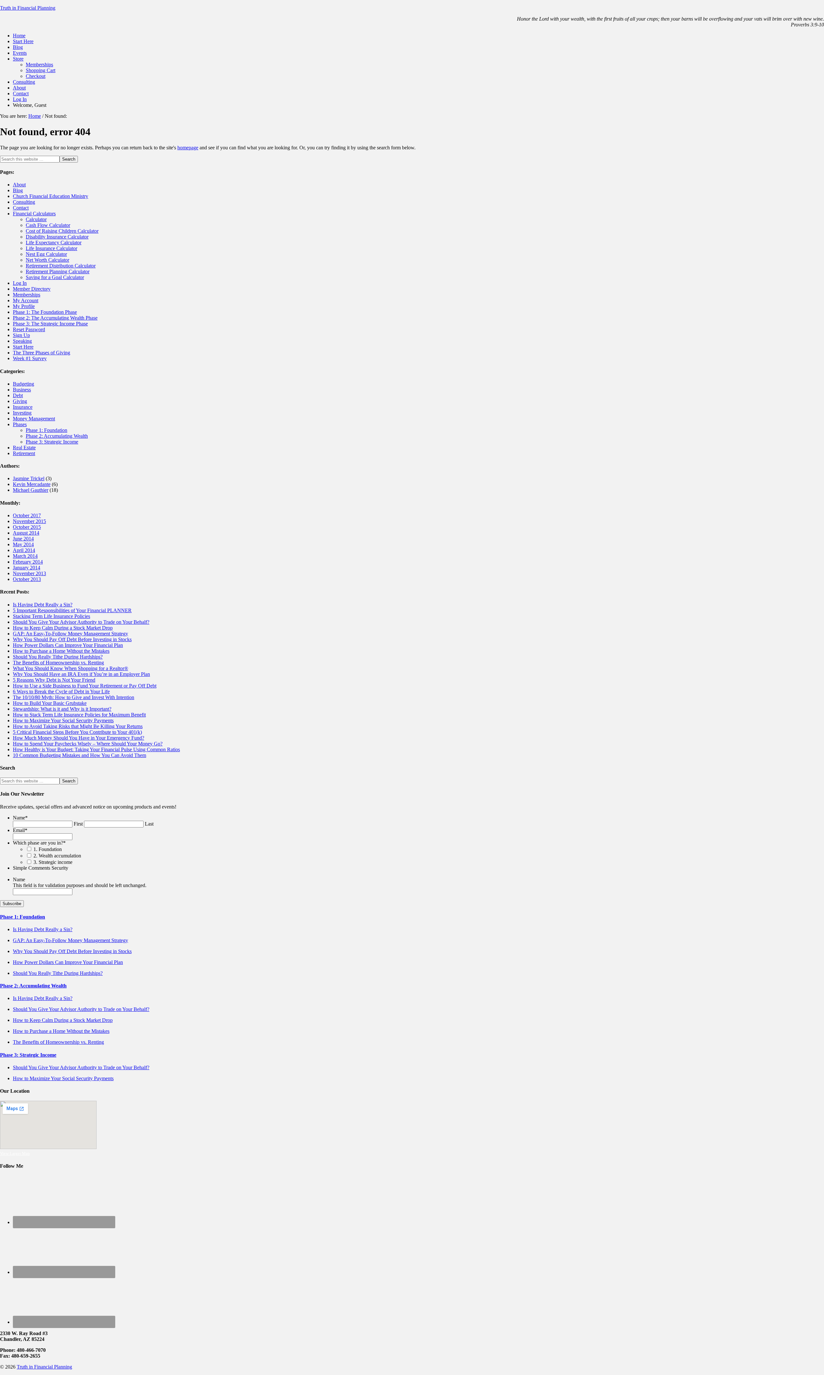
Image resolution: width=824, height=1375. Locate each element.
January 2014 (26, 567)
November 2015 (29, 521)
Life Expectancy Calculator (53, 242)
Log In (20, 283)
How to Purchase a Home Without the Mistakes (61, 651)
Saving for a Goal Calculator (55, 277)
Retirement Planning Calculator (57, 271)
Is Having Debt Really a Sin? (42, 604)
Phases (20, 424)
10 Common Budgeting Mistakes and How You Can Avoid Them (79, 755)
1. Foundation (47, 849)
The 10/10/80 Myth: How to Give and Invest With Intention (73, 697)
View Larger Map (15, 1153)
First (78, 824)
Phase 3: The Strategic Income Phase (50, 323)
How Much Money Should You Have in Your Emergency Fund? (78, 738)
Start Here (23, 347)
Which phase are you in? (39, 843)
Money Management (34, 418)
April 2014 (24, 550)
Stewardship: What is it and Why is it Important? (62, 709)
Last (149, 824)
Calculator (36, 219)
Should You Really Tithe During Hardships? (58, 656)
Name (20, 817)
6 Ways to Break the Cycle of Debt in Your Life (61, 691)
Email (20, 830)
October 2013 (27, 579)
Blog (18, 190)
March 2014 (25, 556)
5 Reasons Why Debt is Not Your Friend (54, 680)
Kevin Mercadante (32, 484)
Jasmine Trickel (28, 478)
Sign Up (21, 335)
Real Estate (24, 447)
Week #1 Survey (30, 358)
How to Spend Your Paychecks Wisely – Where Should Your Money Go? (88, 743)
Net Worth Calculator (47, 260)
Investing (22, 413)
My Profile (24, 306)
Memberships (26, 294)
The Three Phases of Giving (41, 352)
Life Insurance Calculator (51, 248)
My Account (25, 300)
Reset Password (29, 329)
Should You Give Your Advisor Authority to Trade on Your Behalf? (81, 622)
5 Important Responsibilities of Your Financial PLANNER (72, 610)
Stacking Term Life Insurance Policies (51, 616)
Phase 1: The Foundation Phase (45, 312)
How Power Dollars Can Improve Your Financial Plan (68, 645)
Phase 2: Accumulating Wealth (57, 436)
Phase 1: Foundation (46, 430)
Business (22, 389)
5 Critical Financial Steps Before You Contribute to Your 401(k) (77, 732)
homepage (187, 147)
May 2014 (23, 544)
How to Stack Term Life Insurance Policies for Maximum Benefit (79, 714)
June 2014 (23, 538)
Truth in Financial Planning (27, 8)
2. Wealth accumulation (57, 855)
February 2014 (28, 562)
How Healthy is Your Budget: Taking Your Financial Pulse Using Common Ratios (96, 749)
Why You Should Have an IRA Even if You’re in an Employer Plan (81, 674)
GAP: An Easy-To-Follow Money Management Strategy (70, 633)
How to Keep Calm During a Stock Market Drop (63, 628)
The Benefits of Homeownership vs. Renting (58, 662)
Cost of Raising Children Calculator (62, 231)
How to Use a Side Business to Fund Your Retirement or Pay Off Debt (84, 685)
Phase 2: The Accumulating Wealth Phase (55, 318)
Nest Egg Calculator (46, 254)
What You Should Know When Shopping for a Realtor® (70, 668)
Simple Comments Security (40, 868)
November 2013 (29, 573)
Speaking (22, 341)
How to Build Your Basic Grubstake (50, 703)
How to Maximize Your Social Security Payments (63, 720)
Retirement (24, 453)
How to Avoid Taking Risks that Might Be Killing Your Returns (78, 726)
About (19, 184)
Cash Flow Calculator (48, 225)
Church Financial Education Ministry (50, 196)
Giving (20, 401)
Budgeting (23, 384)
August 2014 (26, 533)
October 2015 (27, 527)
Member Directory (32, 289)
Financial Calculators (34, 213)
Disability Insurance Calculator (57, 236)
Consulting (24, 202)
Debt (18, 395)
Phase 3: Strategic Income (52, 441)
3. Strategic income (52, 862)
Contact (21, 207)
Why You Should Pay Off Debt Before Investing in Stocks (72, 639)
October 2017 (27, 515)
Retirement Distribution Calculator (61, 265)
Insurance (23, 407)
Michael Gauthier (30, 490)
